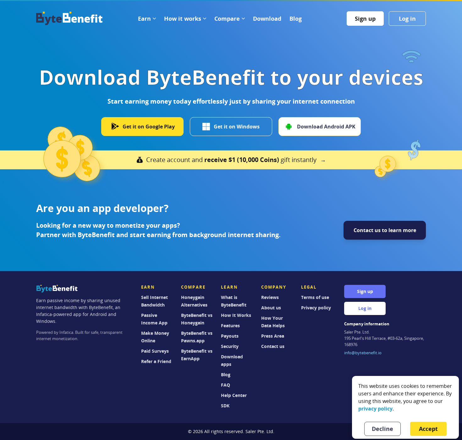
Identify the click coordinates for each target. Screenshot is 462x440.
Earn (144, 18)
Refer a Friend (156, 361)
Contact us (272, 346)
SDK (225, 406)
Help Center (234, 395)
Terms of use (315, 297)
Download (267, 18)
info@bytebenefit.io (363, 353)
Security (230, 346)
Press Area (272, 336)
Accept (428, 428)
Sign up (365, 18)
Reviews (270, 297)
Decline (382, 428)
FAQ (225, 385)
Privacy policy (316, 308)
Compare (227, 18)
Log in (407, 18)
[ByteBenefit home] (69, 18)
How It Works (236, 315)
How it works (182, 18)
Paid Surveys (155, 351)
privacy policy (375, 408)
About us (271, 308)
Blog (295, 18)
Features (230, 326)
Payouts (230, 336)
